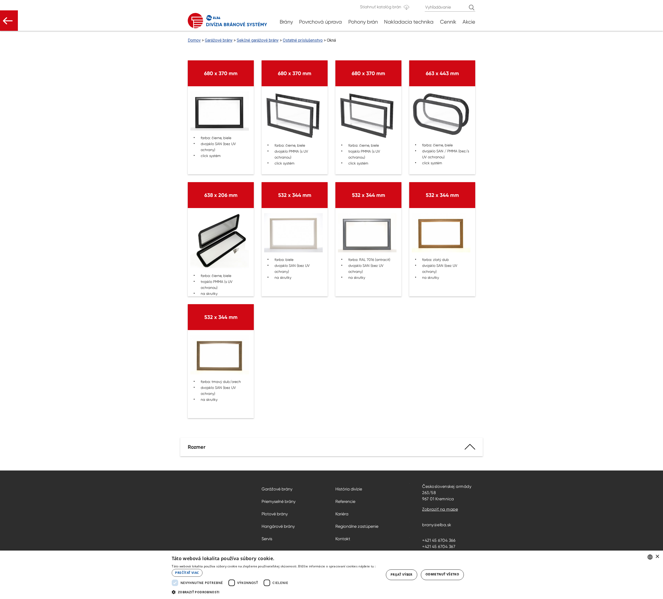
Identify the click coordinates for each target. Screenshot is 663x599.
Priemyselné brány (279, 501)
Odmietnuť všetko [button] (442, 574)
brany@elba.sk (436, 524)
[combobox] (650, 557)
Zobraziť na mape (440, 509)
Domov (194, 40)
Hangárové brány (278, 526)
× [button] (657, 557)
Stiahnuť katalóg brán (380, 6)
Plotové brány (275, 513)
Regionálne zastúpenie (356, 526)
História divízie (348, 489)
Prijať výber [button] (402, 574)
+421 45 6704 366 (438, 540)
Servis (267, 538)
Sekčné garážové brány (258, 40)
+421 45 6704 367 (438, 546)
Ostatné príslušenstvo (303, 40)
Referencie (345, 501)
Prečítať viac (187, 573)
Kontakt (342, 538)
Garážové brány (219, 40)
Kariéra (341, 513)
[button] (275, 592)
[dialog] (331, 575)
